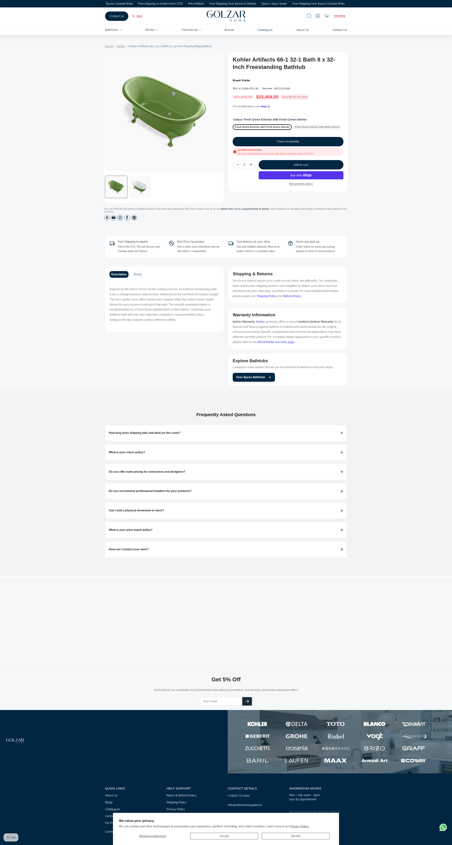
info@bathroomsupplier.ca (245, 805)
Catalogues (112, 809)
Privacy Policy (175, 809)
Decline (296, 836)
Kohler (121, 46)
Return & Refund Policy (181, 795)
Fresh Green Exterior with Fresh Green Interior (262, 127)
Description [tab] (119, 274)
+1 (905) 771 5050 (239, 795)
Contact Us (116, 16)
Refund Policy (292, 296)
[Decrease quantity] (238, 164)
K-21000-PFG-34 (248, 88)
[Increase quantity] (251, 164)
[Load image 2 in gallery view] (140, 187)
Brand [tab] (137, 274)
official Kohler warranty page (275, 342)
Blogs (109, 802)
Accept (224, 836)
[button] (309, 16)
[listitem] (226, 433)
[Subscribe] (247, 701)
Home (109, 46)
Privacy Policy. (299, 826)
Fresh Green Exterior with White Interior (317, 127)
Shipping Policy (267, 296)
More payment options (301, 184)
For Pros (339, 16)
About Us (111, 795)
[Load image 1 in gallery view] (116, 187)
